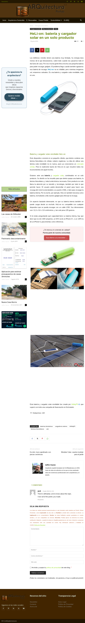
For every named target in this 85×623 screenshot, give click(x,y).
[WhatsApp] (47, 50)
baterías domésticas (46, 426)
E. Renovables (31, 20)
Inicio (4, 20)
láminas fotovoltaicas (37, 429)
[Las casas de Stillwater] (14, 203)
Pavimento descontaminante (13, 238)
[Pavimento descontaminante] (14, 229)
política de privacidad (53, 567)
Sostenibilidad (55, 20)
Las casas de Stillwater (11, 214)
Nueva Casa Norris (9, 302)
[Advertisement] (56, 134)
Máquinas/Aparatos (47, 29)
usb (47, 429)
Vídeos (55, 29)
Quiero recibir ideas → (14, 96)
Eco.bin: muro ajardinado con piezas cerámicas (40, 453)
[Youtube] (81, 1)
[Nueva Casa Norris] (14, 292)
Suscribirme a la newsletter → (57, 238)
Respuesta (40, 499)
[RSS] (74, 1)
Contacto (33, 604)
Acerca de (33, 606)
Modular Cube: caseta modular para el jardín (72, 453)
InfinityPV (74, 404)
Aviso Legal (62, 602)
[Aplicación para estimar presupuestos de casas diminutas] (14, 258)
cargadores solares (61, 426)
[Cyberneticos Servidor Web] (14, 319)
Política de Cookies (65, 606)
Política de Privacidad (39, 525)
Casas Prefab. (44, 20)
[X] (78, 1)
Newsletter (5, 1)
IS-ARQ (66, 20)
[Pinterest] (70, 1)
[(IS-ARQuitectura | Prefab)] (42, 10)
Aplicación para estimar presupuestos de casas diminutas (11, 274)
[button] (80, 20)
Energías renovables (36, 29)
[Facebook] (67, 1)
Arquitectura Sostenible (16, 20)
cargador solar (58, 175)
